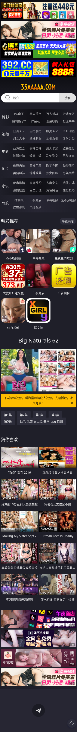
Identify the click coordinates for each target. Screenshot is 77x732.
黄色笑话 (52, 190)
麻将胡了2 (19, 121)
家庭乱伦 (35, 183)
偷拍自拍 (35, 148)
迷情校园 (19, 190)
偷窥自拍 (19, 165)
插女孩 (19, 200)
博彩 (5, 117)
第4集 (55, 415)
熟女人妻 (19, 138)
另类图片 (69, 173)
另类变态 (69, 156)
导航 (5, 203)
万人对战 (52, 114)
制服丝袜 (19, 156)
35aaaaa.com (38, 87)
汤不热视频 (68, 200)
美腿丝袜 (19, 173)
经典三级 (35, 156)
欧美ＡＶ (52, 131)
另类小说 (35, 190)
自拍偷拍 (35, 131)
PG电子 (19, 114)
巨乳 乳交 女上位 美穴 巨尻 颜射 (41, 421)
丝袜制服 (35, 138)
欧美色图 (52, 165)
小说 (5, 186)
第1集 (8, 415)
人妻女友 (52, 183)
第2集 (24, 415)
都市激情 (19, 183)
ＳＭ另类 (69, 138)
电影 (5, 151)
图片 (5, 168)
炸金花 (35, 121)
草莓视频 (52, 200)
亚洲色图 (35, 165)
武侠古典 (69, 183)
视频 (5, 134)
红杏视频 (19, 207)
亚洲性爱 (19, 148)
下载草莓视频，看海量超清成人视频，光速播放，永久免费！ (38, 400)
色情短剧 (35, 207)
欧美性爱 (69, 148)
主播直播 (52, 138)
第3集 (39, 415)
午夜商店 (35, 200)
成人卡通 (52, 148)
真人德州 (35, 114)
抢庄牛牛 (69, 121)
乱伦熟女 (52, 156)
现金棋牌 (52, 121)
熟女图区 (52, 173)
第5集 (8, 421)
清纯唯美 (35, 173)
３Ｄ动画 (69, 131)
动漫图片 (69, 165)
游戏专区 (69, 114)
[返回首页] (71, 723)
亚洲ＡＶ (19, 131)
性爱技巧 (69, 190)
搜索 (67, 98)
